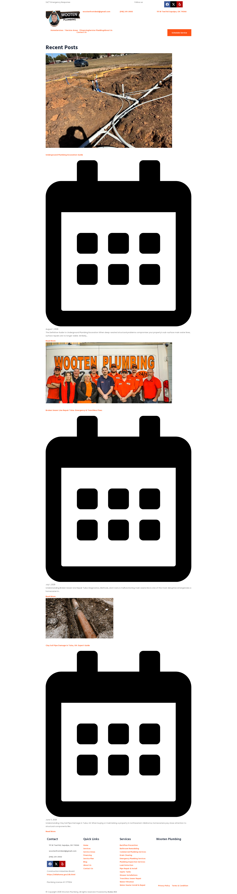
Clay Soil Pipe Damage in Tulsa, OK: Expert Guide (68, 645)
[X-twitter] (173, 4)
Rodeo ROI (112, 891)
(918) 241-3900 (55, 856)
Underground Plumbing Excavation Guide (64, 154)
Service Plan (94, 30)
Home (53, 30)
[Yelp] (180, 4)
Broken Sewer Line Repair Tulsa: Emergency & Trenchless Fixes (74, 410)
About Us (108, 30)
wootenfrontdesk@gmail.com (62, 850)
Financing (84, 30)
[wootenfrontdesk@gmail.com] (48, 850)
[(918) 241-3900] (48, 856)
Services (59, 30)
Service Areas (72, 30)
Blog (102, 30)
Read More (51, 340)
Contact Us (82, 32)
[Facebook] (167, 4)
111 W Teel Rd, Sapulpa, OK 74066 (64, 845)
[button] (61, 30)
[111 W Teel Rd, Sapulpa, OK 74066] (48, 844)
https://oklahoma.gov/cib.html (61, 874)
